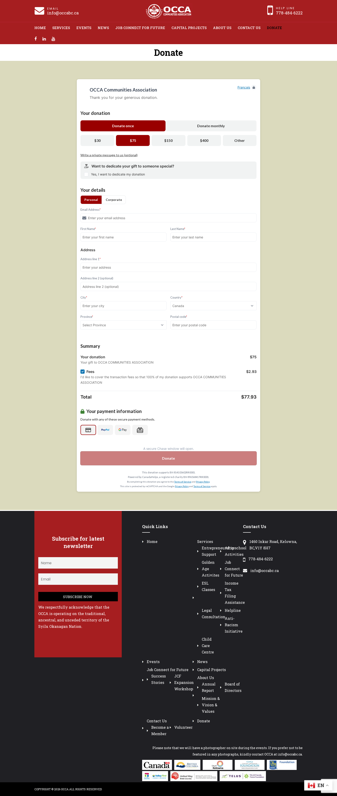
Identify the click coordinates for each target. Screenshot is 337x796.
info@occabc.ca (63, 13)
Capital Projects (189, 27)
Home (40, 27)
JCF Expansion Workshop (184, 682)
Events (83, 27)
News (103, 27)
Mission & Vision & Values (211, 705)
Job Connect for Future (140, 27)
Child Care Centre (208, 645)
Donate (274, 27)
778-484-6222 (289, 13)
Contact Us (249, 27)
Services (61, 27)
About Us (222, 27)
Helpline (233, 610)
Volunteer (183, 727)
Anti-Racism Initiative (234, 625)
